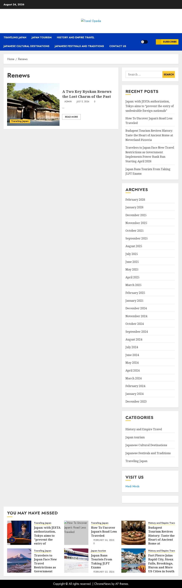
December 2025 (136, 215)
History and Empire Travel (75, 37)
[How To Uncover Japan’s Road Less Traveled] (76, 533)
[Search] (152, 41)
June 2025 (132, 262)
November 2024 (136, 316)
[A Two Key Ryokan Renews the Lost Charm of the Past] (33, 104)
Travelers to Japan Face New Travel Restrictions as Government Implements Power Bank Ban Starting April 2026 (149, 154)
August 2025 (133, 246)
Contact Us (117, 46)
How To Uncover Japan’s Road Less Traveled (104, 532)
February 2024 (135, 386)
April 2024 (132, 370)
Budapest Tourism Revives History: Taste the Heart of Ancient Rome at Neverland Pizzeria (149, 135)
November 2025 (136, 223)
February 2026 (135, 200)
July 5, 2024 (83, 101)
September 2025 (136, 238)
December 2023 (136, 401)
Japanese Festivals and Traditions (79, 46)
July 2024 (131, 347)
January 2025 (134, 301)
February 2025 (135, 293)
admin (68, 101)
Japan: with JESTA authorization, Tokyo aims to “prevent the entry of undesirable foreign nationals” (149, 105)
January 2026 (134, 207)
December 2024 (136, 308)
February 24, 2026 (103, 540)
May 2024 (131, 363)
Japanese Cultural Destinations (26, 46)
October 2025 (134, 231)
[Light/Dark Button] (144, 42)
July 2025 (131, 254)
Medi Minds (132, 486)
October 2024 (134, 324)
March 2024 (133, 378)
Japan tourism (42, 37)
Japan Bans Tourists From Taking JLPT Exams (101, 561)
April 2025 (132, 277)
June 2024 (132, 355)
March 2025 (133, 285)
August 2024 (133, 339)
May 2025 (131, 269)
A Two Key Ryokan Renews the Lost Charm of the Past (86, 94)
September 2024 (136, 332)
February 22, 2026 (103, 572)
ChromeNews (102, 584)
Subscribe (170, 41)
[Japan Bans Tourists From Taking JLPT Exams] (76, 560)
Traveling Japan (15, 37)
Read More (71, 116)
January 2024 (134, 394)
